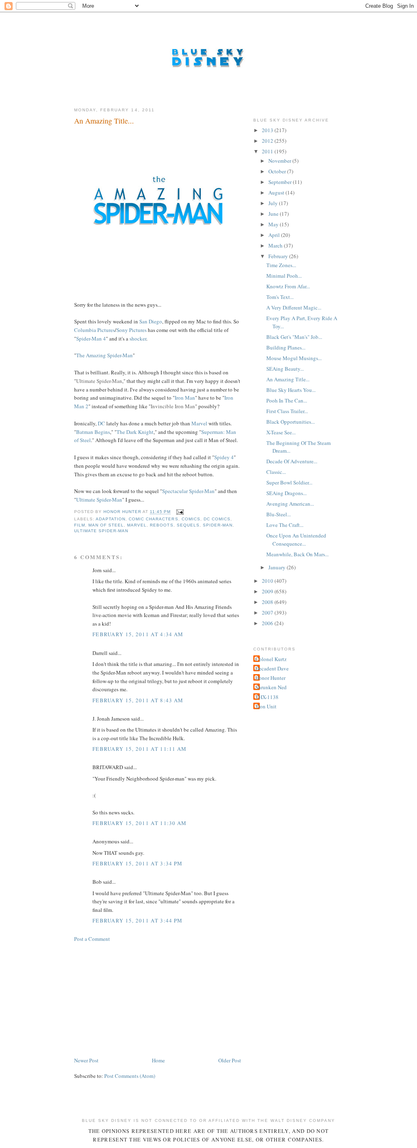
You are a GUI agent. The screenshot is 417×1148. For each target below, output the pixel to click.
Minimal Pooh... (284, 275)
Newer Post (86, 1060)
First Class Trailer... (287, 411)
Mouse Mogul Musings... (294, 358)
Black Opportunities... (290, 421)
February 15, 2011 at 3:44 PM (137, 920)
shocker (137, 338)
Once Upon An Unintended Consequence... (296, 539)
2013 (268, 130)
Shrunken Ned (271, 687)
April (274, 235)
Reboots (161, 525)
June (274, 213)
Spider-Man (218, 525)
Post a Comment (92, 938)
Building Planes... (285, 347)
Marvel (199, 423)
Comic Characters (153, 519)
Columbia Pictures (94, 330)
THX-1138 (267, 697)
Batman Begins (93, 432)
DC (101, 423)
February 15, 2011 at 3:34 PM (137, 863)
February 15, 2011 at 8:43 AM (137, 700)
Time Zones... (281, 265)
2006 (268, 623)
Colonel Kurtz (271, 659)
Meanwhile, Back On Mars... (297, 554)
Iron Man (185, 397)
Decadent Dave (272, 668)
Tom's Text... (280, 297)
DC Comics (217, 519)
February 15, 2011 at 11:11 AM (139, 748)
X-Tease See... (281, 432)
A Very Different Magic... (293, 307)
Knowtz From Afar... (288, 286)
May (274, 224)
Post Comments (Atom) (129, 1075)
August (276, 192)
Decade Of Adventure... (291, 461)
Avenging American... (290, 503)
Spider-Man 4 (91, 338)
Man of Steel (106, 525)
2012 (268, 140)
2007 (268, 612)
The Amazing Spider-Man (104, 355)
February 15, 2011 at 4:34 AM (137, 634)
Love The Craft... (284, 525)
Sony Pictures (131, 330)
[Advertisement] (135, 999)
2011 (268, 151)
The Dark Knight (135, 432)
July (273, 203)
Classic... (276, 472)
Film (79, 525)
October (277, 171)
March (276, 245)
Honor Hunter (270, 677)
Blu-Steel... (278, 514)
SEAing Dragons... (286, 493)
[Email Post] (180, 512)
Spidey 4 (224, 457)
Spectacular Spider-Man (188, 491)
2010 (268, 580)
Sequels (188, 525)
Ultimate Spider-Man (99, 499)
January (277, 567)
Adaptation (110, 519)
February (278, 256)
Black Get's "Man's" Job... (294, 337)
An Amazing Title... (287, 379)
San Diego (150, 321)
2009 (268, 591)
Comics (191, 519)
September (280, 182)
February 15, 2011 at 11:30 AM (139, 823)
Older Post (229, 1060)
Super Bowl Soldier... (289, 482)
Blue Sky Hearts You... (291, 390)
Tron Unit (266, 706)
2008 (268, 602)
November (280, 160)
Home (158, 1060)
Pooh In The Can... (286, 400)
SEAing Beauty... (285, 368)
